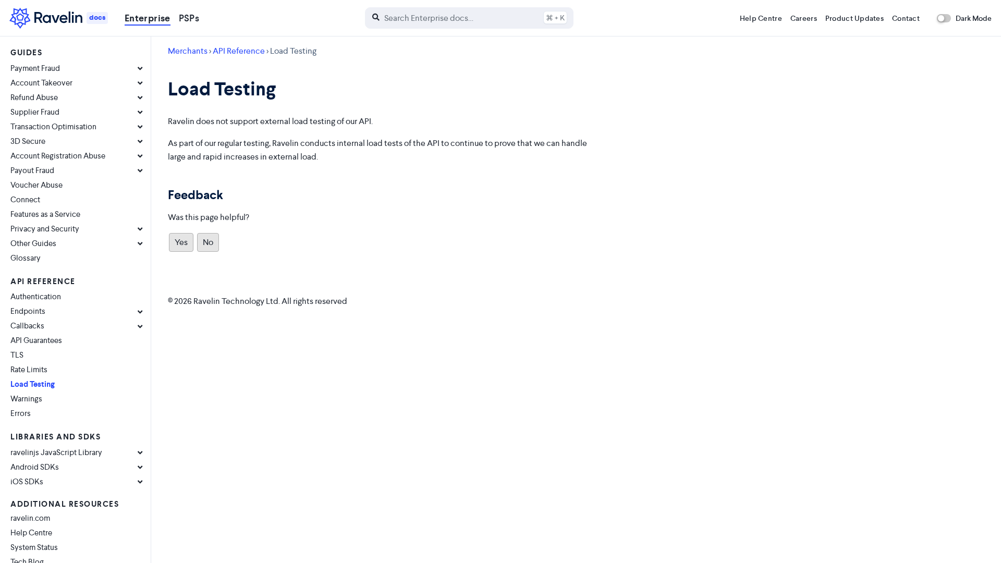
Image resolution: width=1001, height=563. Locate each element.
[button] (469, 18)
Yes (181, 242)
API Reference (239, 50)
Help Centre (761, 18)
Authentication (35, 296)
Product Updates (854, 18)
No (208, 242)
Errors (20, 413)
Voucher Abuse (36, 185)
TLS (16, 355)
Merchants (187, 50)
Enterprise (147, 18)
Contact (906, 18)
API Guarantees (36, 340)
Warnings (26, 398)
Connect (25, 199)
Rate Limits (28, 369)
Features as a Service (45, 214)
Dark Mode (974, 18)
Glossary (25, 258)
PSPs (189, 18)
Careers (803, 18)
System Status (34, 547)
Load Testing (32, 384)
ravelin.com (30, 518)
